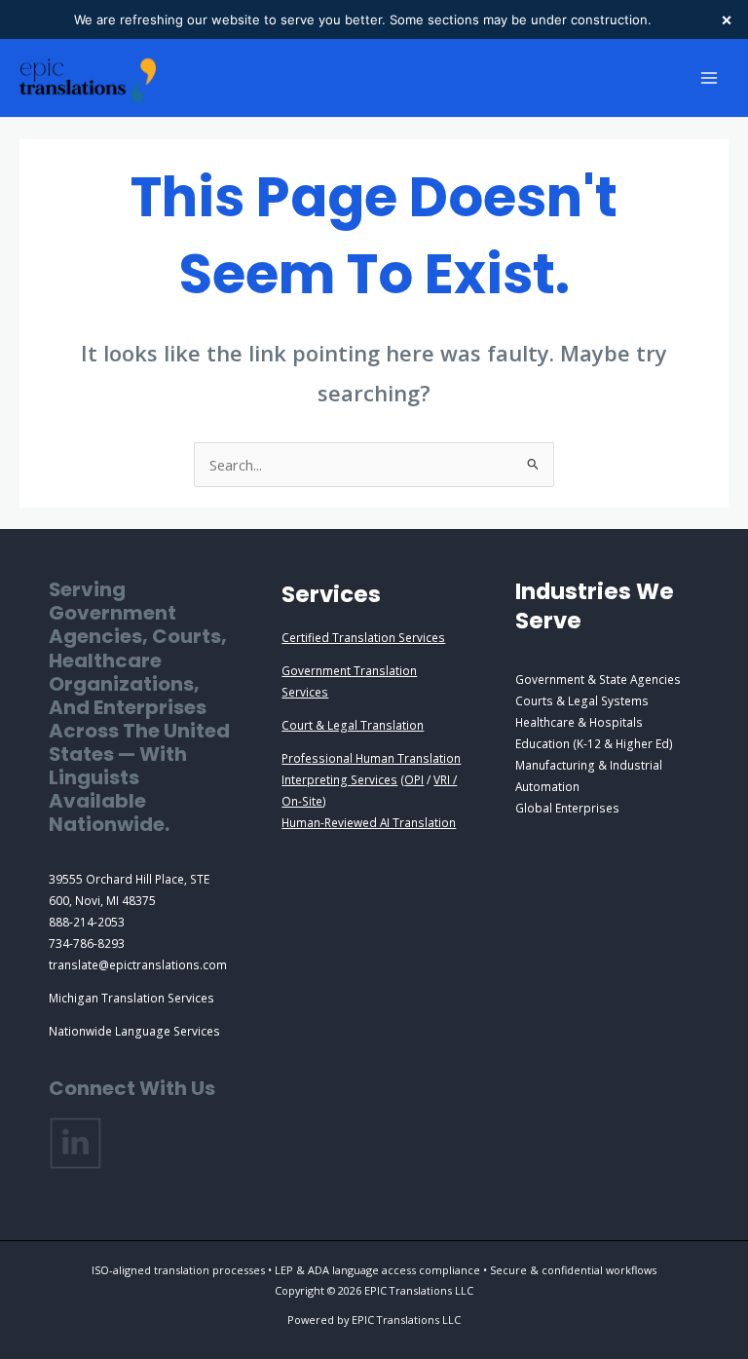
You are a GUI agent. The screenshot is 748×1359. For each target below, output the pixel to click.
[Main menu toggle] (709, 77)
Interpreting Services (339, 779)
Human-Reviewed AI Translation (368, 822)
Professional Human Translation (371, 758)
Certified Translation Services (363, 637)
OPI (414, 779)
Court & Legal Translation (352, 725)
